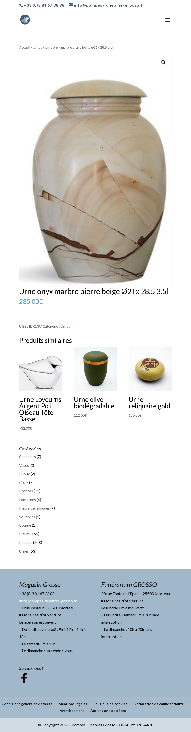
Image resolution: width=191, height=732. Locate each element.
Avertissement (72, 710)
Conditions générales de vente (27, 704)
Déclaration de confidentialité (159, 704)
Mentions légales (73, 704)
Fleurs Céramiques (34, 508)
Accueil (24, 47)
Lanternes (27, 499)
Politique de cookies (110, 704)
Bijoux (24, 474)
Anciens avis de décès (108, 710)
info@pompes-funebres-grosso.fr (48, 600)
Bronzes (26, 491)
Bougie (25, 525)
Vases (24, 465)
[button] (163, 62)
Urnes (37, 47)
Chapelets (27, 456)
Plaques (25, 542)
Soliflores (27, 517)
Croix (23, 482)
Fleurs (24, 534)
